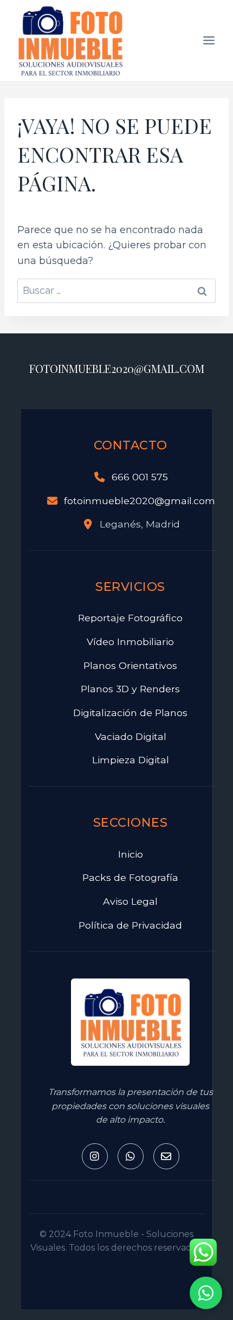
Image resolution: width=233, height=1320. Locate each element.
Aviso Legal (130, 901)
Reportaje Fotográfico (130, 617)
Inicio (130, 854)
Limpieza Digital (130, 759)
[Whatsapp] (131, 1156)
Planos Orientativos (130, 665)
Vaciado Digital (130, 736)
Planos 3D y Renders (130, 688)
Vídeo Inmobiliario (130, 641)
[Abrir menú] (208, 40)
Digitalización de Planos (130, 712)
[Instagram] (95, 1156)
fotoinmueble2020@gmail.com (139, 500)
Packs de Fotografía (130, 877)
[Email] (166, 1156)
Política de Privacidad (130, 925)
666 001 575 (140, 476)
